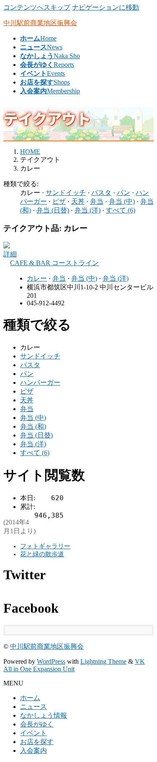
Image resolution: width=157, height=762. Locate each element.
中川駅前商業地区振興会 (47, 646)
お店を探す (37, 741)
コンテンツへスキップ (36, 7)
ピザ (59, 201)
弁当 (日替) (52, 210)
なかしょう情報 (43, 715)
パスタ (101, 192)
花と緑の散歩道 (42, 554)
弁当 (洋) (87, 210)
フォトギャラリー (45, 546)
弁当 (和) (33, 426)
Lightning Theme (103, 661)
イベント (33, 732)
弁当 (96, 201)
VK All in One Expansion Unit (74, 665)
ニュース (33, 706)
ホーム (30, 697)
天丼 (78, 201)
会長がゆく (37, 724)
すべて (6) (120, 210)
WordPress (51, 661)
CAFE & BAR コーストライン (54, 262)
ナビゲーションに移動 (105, 7)
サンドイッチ (66, 192)
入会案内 (33, 750)
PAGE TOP (145, 730)
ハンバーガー (40, 382)
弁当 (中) (122, 201)
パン (123, 192)
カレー (37, 278)
